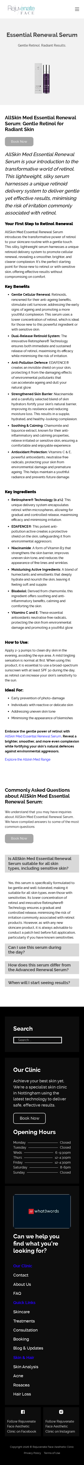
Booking (21, 1339)
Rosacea (21, 1385)
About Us (22, 1284)
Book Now (29, 1118)
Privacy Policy (32, 1453)
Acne (18, 1376)
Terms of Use (52, 1453)
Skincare (21, 1312)
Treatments (24, 1321)
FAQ (17, 1293)
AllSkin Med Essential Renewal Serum (33, 736)
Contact (20, 1275)
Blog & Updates (28, 1348)
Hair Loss (22, 1394)
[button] (42, 864)
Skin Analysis (25, 1367)
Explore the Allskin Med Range (27, 759)
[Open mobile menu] (77, 9)
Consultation (25, 1330)
